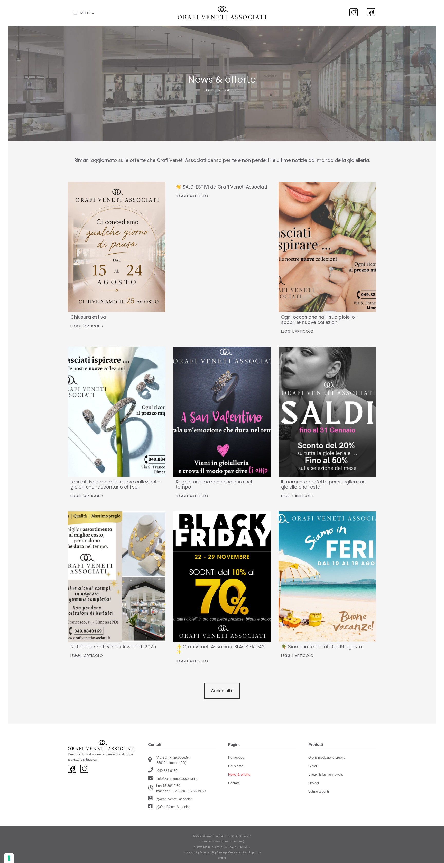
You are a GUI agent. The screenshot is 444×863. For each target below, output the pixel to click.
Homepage (236, 757)
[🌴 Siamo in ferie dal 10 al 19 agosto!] (327, 576)
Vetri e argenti (318, 791)
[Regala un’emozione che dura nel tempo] (222, 412)
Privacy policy (191, 852)
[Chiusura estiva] (116, 247)
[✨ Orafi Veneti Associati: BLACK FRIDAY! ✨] (222, 576)
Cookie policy (208, 852)
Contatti (234, 783)
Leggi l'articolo (86, 326)
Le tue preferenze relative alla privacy (239, 852)
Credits (222, 857)
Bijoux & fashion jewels (325, 774)
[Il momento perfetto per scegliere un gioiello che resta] (327, 412)
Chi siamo (235, 766)
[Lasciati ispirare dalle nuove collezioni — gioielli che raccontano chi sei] (116, 412)
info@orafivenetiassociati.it (177, 779)
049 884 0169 (166, 771)
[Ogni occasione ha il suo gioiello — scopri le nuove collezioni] (327, 247)
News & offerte (239, 774)
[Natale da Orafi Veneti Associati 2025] (116, 576)
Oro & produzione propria (326, 757)
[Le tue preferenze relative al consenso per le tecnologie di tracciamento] (9, 858)
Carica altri (222, 691)
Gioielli (313, 766)
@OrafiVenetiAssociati (173, 807)
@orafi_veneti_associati (174, 799)
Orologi (313, 783)
